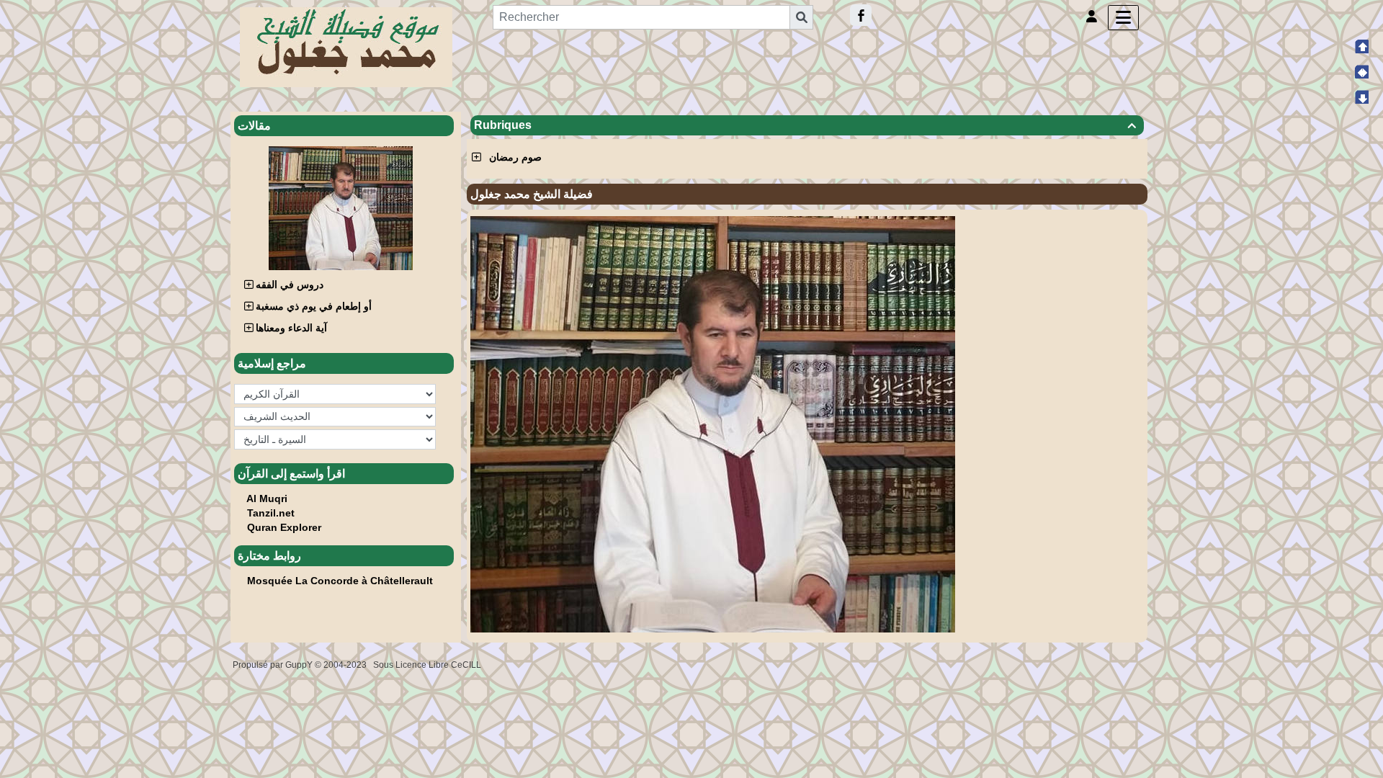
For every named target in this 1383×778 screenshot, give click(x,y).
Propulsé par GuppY (274, 665)
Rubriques (805, 125)
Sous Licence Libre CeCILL (428, 665)
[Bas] (1361, 96)
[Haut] (1361, 46)
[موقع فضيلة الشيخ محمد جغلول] (346, 46)
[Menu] (1123, 17)
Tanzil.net (271, 513)
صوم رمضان (515, 157)
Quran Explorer (284, 527)
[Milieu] (1361, 71)
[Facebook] (861, 15)
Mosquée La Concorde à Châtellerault (340, 580)
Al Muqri (266, 498)
